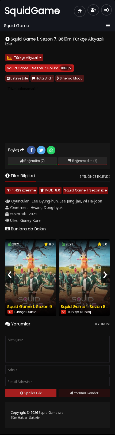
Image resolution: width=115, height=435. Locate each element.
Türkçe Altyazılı (26, 57)
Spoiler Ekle (33, 393)
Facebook (31, 150)
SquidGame (32, 10)
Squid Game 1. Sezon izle (85, 190)
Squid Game (16, 26)
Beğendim (32, 160)
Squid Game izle (51, 412)
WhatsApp (51, 150)
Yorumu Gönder (86, 393)
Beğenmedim (82, 160)
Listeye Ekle (19, 78)
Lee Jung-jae (70, 201)
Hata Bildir (44, 78)
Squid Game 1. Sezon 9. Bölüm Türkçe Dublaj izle (54, 306)
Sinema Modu (71, 78)
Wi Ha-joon (92, 201)
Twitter (41, 150)
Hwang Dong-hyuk (46, 207)
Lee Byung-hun (45, 201)
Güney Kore (30, 220)
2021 (33, 213)
